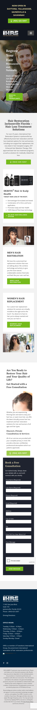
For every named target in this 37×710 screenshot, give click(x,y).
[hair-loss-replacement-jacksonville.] (18, 227)
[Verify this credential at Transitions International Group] (10, 656)
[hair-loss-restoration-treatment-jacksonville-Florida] (11, 30)
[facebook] (4, 663)
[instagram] (7, 663)
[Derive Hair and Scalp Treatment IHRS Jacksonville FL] (18, 174)
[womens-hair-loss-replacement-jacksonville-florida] (18, 334)
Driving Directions (9, 615)
